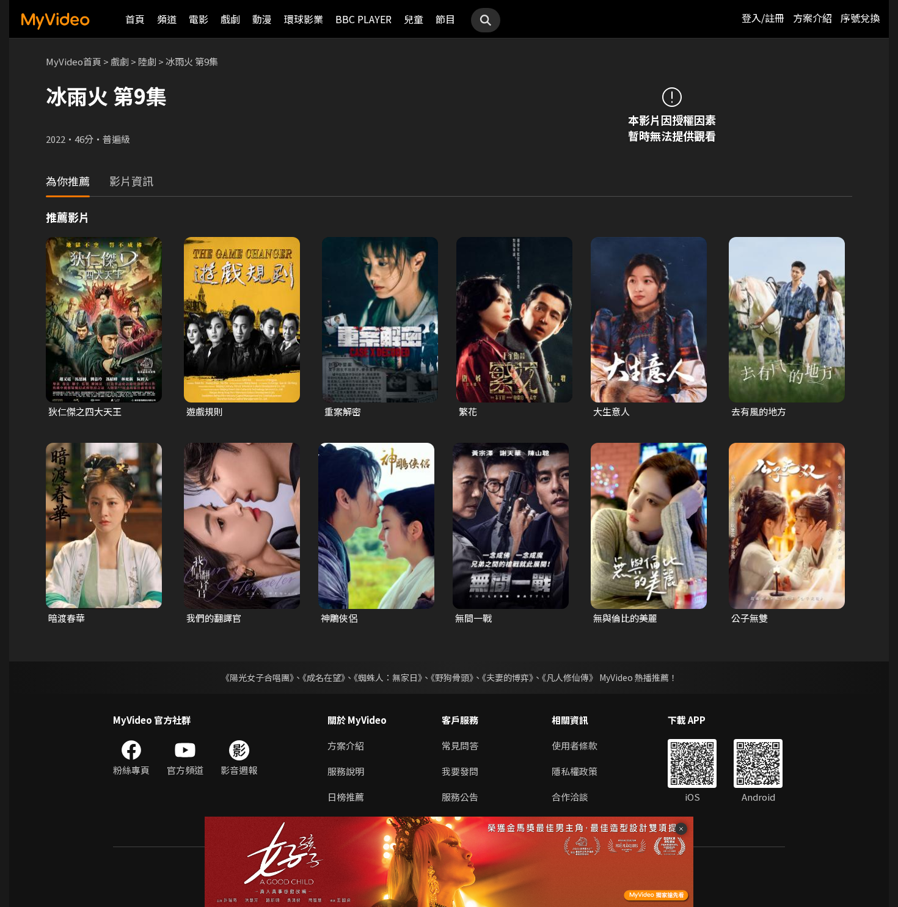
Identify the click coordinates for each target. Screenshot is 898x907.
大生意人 (611, 411)
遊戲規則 (204, 411)
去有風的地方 (758, 411)
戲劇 (230, 19)
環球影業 (303, 19)
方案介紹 (812, 17)
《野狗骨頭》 (452, 677)
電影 (198, 19)
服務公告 (460, 796)
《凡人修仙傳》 (569, 677)
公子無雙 (749, 617)
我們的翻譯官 (213, 617)
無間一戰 (473, 617)
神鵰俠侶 (339, 617)
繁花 (468, 411)
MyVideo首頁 (73, 61)
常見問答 (460, 745)
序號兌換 (860, 17)
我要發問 (460, 771)
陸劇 (147, 61)
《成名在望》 (323, 677)
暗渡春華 (66, 617)
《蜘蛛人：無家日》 (388, 677)
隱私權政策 (574, 771)
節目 (445, 19)
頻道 (167, 19)
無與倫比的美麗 (625, 617)
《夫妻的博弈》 (507, 677)
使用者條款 (574, 745)
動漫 (262, 19)
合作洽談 (570, 796)
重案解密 (342, 411)
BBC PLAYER (363, 19)
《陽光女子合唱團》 (257, 677)
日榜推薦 (345, 796)
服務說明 (345, 771)
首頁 (135, 19)
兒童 (413, 19)
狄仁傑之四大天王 (85, 411)
